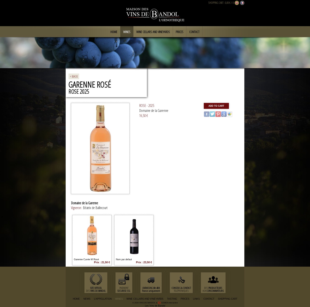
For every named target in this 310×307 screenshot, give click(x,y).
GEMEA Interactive (169, 303)
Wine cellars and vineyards (153, 31)
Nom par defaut (124, 259)
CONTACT (208, 298)
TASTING (172, 298)
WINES (119, 298)
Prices (179, 31)
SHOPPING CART (215, 3)
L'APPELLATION (103, 298)
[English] (237, 3)
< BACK (74, 76)
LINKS (196, 298)
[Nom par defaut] (134, 255)
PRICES (185, 298)
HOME (76, 298)
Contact (194, 31)
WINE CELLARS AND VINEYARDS (144, 298)
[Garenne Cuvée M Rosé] (92, 255)
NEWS (86, 298)
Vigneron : (77, 207)
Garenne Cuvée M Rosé (86, 259)
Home (114, 31)
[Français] (242, 3)
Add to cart (216, 106)
